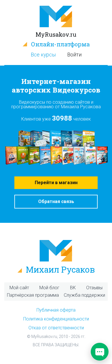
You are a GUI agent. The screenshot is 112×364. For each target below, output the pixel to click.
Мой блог (49, 287)
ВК (73, 287)
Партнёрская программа (33, 295)
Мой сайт (19, 287)
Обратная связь (56, 201)
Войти (74, 55)
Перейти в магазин (56, 182)
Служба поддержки (84, 295)
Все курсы (43, 55)
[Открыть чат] (100, 352)
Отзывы (94, 287)
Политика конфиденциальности (56, 319)
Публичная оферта (56, 310)
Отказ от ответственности (56, 327)
